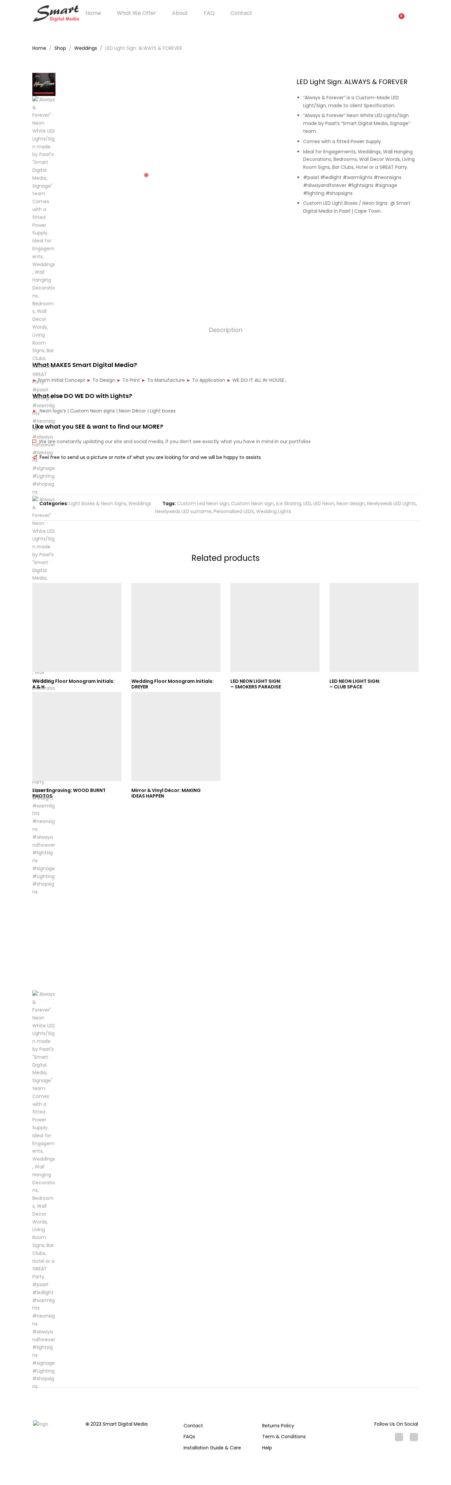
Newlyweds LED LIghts (391, 503)
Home (93, 13)
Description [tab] (225, 330)
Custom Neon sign (252, 503)
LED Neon (323, 503)
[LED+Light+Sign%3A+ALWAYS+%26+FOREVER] (406, 233)
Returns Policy (278, 1425)
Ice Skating (288, 503)
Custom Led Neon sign (203, 503)
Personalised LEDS (234, 511)
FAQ (209, 13)
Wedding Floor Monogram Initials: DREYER (172, 684)
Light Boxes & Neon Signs (97, 503)
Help (267, 1447)
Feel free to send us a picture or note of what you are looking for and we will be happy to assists (149, 457)
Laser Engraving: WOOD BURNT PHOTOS (69, 793)
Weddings (139, 503)
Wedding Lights (273, 511)
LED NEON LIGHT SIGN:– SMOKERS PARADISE (255, 684)
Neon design (350, 503)
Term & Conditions (284, 1436)
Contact (241, 13)
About (180, 13)
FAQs (189, 1436)
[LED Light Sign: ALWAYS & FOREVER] (396, 233)
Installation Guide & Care (212, 1447)
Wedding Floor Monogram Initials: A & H (73, 684)
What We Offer (136, 13)
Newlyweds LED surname (183, 511)
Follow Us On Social (396, 1424)
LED (307, 503)
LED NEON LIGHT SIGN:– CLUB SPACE (355, 684)
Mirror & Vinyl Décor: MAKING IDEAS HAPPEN (166, 793)
